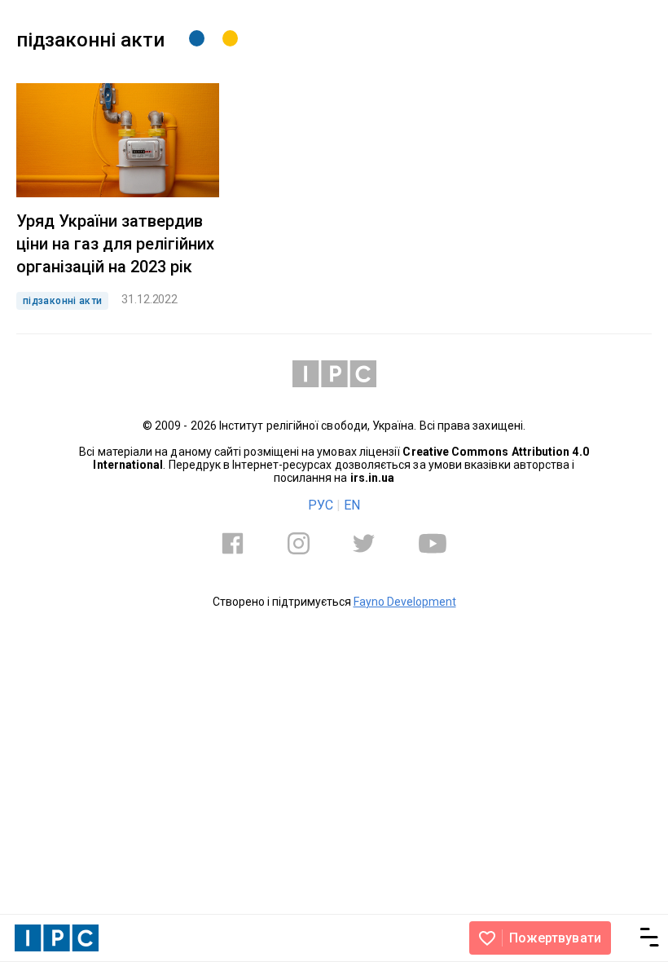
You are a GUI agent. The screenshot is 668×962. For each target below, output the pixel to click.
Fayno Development (405, 601)
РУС (320, 505)
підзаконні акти (62, 301)
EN (352, 505)
